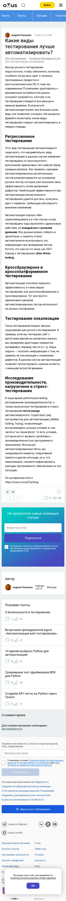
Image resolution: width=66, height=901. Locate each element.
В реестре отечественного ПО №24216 (23, 799)
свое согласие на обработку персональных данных (33, 764)
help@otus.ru (42, 782)
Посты (22, 15)
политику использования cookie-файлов (33, 877)
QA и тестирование (15, 58)
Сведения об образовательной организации (26, 786)
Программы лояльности (15, 854)
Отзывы (39, 854)
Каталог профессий (12, 860)
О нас (38, 843)
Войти (47, 5)
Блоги (5, 15)
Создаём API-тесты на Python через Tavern (31, 695)
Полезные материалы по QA (44, 58)
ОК (33, 885)
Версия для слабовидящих (35, 809)
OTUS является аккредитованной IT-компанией (28, 790)
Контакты (40, 860)
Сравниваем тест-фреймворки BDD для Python (30, 674)
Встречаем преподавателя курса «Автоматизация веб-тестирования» (31, 631)
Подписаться (33, 538)
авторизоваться (12, 728)
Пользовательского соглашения (33, 763)
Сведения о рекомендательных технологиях (26, 795)
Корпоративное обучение (16, 843)
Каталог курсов (10, 849)
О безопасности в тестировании (27, 612)
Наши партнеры (10, 866)
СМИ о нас (40, 849)
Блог (37, 866)
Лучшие (42, 15)
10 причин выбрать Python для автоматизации (27, 652)
